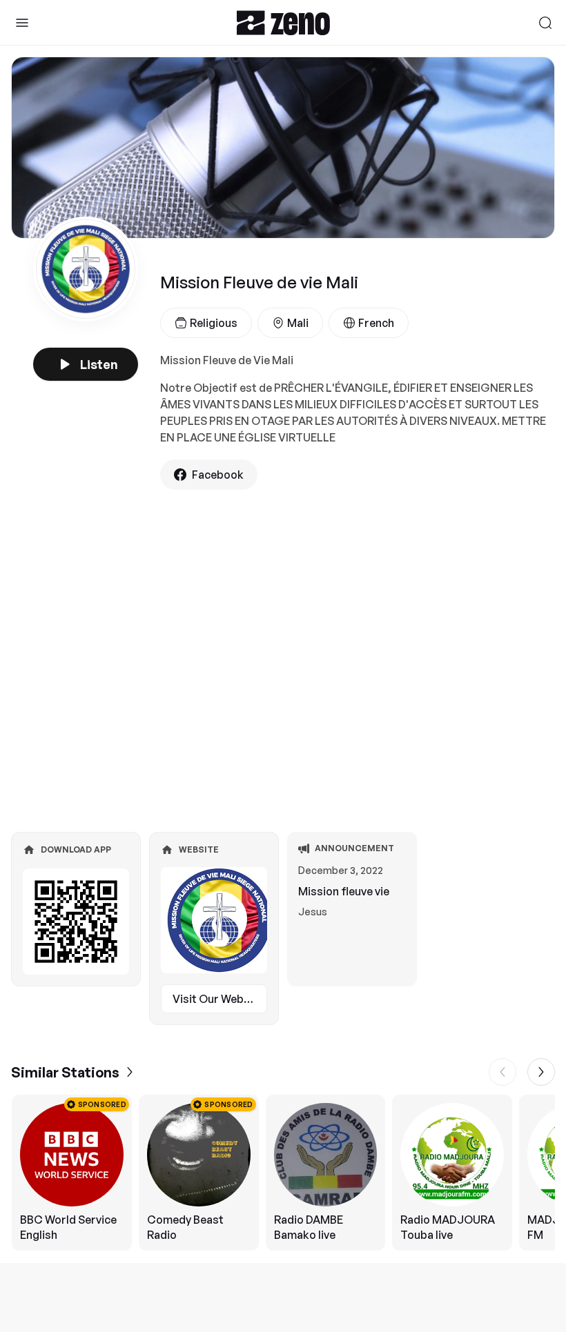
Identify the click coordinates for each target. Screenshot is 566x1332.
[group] (283, 1172)
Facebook (218, 474)
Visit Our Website (218, 999)
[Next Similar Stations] (541, 1072)
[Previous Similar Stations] (502, 1072)
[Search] (545, 22)
